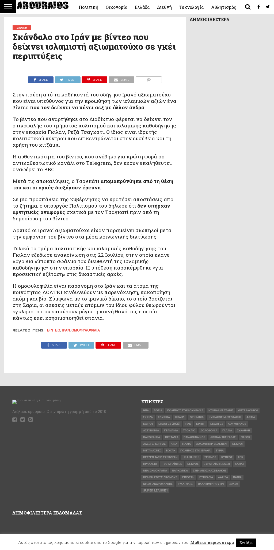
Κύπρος (227, 457)
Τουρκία (164, 417)
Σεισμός (210, 457)
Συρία (220, 450)
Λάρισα (223, 477)
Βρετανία (171, 437)
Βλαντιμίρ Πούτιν (211, 484)
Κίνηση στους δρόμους (160, 477)
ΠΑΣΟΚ (245, 437)
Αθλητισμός (223, 7)
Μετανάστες (152, 450)
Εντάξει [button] (246, 542)
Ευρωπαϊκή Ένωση (217, 464)
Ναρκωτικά (180, 470)
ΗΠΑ (146, 410)
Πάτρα (237, 477)
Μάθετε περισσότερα (212, 542)
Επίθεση (188, 477)
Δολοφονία (208, 430)
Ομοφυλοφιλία (85, 330)
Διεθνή (164, 7)
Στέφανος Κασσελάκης (209, 470)
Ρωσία (158, 410)
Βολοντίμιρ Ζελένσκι (211, 444)
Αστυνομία (151, 430)
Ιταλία (186, 444)
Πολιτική (88, 7)
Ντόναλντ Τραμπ (220, 410)
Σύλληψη (243, 430)
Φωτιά (250, 417)
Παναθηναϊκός (194, 437)
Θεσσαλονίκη (248, 410)
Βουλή (170, 450)
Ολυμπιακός (237, 424)
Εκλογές (216, 424)
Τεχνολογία (191, 7)
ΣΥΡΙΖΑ (148, 417)
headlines (190, 457)
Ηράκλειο (150, 464)
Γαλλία (227, 430)
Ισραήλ (180, 417)
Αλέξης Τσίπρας (154, 444)
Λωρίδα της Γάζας (223, 437)
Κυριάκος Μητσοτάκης (225, 417)
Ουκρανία (197, 417)
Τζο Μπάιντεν (172, 464)
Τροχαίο (189, 430)
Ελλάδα (142, 7)
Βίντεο (53, 330)
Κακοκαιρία (151, 437)
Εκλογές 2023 (169, 424)
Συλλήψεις (185, 484)
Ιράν (66, 330)
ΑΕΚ (240, 457)
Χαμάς (239, 464)
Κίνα (174, 444)
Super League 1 (155, 490)
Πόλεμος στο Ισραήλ (195, 450)
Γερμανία (171, 430)
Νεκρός (193, 464)
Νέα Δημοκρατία (155, 470)
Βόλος (233, 484)
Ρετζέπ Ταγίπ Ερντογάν (160, 457)
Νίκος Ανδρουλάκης (158, 484)
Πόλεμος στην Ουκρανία (185, 410)
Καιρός (148, 424)
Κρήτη (200, 424)
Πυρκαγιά (206, 477)
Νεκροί (237, 444)
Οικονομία (116, 7)
